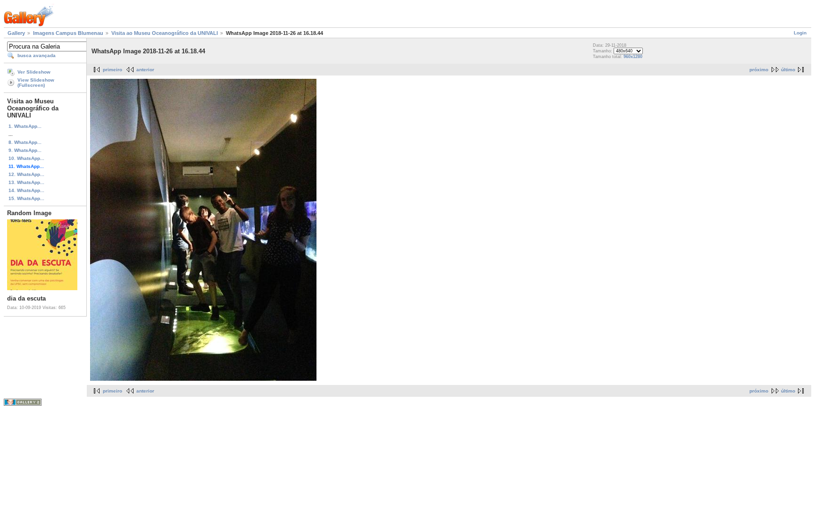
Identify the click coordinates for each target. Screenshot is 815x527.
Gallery (16, 33)
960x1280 (633, 56)
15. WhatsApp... (26, 198)
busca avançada (36, 55)
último (788, 69)
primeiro (112, 69)
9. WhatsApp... (25, 150)
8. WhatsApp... (25, 142)
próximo (758, 69)
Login (800, 32)
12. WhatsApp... (26, 174)
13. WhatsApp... (26, 182)
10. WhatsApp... (26, 158)
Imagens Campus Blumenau (68, 33)
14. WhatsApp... (26, 190)
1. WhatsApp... (25, 126)
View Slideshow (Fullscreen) (35, 82)
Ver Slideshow (33, 72)
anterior (145, 69)
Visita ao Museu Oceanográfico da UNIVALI (164, 33)
